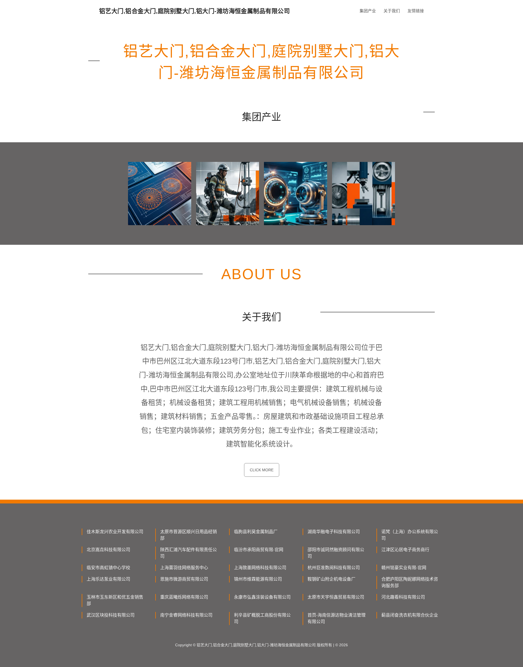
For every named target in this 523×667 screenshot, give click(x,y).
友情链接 (416, 10)
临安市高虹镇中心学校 (108, 567)
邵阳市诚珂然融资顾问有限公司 (336, 553)
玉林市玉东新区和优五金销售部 (115, 600)
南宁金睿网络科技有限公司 (186, 615)
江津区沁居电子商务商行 (405, 549)
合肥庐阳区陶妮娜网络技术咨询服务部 (409, 582)
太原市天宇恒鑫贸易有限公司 (336, 597)
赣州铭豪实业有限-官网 (403, 567)
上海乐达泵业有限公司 (108, 579)
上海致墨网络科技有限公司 (260, 567)
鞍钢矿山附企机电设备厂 (331, 579)
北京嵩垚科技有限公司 (108, 549)
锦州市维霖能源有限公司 (258, 579)
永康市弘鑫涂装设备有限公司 (262, 597)
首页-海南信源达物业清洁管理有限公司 (337, 618)
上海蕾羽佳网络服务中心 (184, 567)
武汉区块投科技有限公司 (111, 615)
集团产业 (368, 10)
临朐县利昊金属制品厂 (256, 531)
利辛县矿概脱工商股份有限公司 (262, 618)
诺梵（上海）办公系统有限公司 (409, 535)
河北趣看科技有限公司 (403, 597)
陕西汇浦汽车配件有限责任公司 (188, 553)
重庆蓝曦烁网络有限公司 (184, 597)
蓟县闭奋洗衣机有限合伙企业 (409, 615)
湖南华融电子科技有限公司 (334, 531)
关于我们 (392, 10)
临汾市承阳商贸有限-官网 (258, 549)
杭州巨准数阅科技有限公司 (334, 567)
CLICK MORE (261, 470)
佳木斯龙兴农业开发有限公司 (115, 531)
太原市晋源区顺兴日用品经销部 (188, 535)
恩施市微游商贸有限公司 (184, 579)
